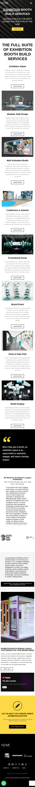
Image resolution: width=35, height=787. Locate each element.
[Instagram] (16, 764)
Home (2, 11)
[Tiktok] (25, 764)
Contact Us (15, 768)
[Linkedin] (9, 764)
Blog (24, 768)
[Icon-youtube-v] (22, 764)
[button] (31, 3)
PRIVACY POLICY (11, 773)
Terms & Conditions (22, 773)
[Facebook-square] (12, 764)
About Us (6, 768)
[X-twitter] (19, 764)
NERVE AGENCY (26, 777)
